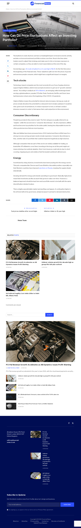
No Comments (33, 46)
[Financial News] (40, 3)
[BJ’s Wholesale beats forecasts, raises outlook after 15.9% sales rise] (11, 396)
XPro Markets (40, 90)
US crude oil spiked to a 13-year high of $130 (40, 69)
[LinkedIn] (8, 71)
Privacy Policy (42, 509)
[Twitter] (8, 66)
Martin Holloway (13, 367)
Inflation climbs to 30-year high (54, 211)
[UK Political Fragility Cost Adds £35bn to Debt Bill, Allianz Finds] (22, 281)
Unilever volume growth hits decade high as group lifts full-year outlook (57, 263)
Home (7, 9)
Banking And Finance (10, 30)
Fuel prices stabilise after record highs (24, 211)
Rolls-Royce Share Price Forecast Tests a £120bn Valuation (35, 404)
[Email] (8, 81)
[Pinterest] (8, 76)
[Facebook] (8, 61)
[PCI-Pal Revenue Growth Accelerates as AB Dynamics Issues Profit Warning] (22, 250)
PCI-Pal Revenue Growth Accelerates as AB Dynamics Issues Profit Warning (21, 263)
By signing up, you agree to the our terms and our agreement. (31, 509)
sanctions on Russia (45, 168)
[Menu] (8, 3)
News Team (13, 46)
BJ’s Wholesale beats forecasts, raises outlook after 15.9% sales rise (38, 395)
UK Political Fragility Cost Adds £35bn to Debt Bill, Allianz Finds (22, 295)
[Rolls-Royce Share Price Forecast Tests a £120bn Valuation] (11, 406)
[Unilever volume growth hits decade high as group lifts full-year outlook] (58, 250)
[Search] (73, 3)
